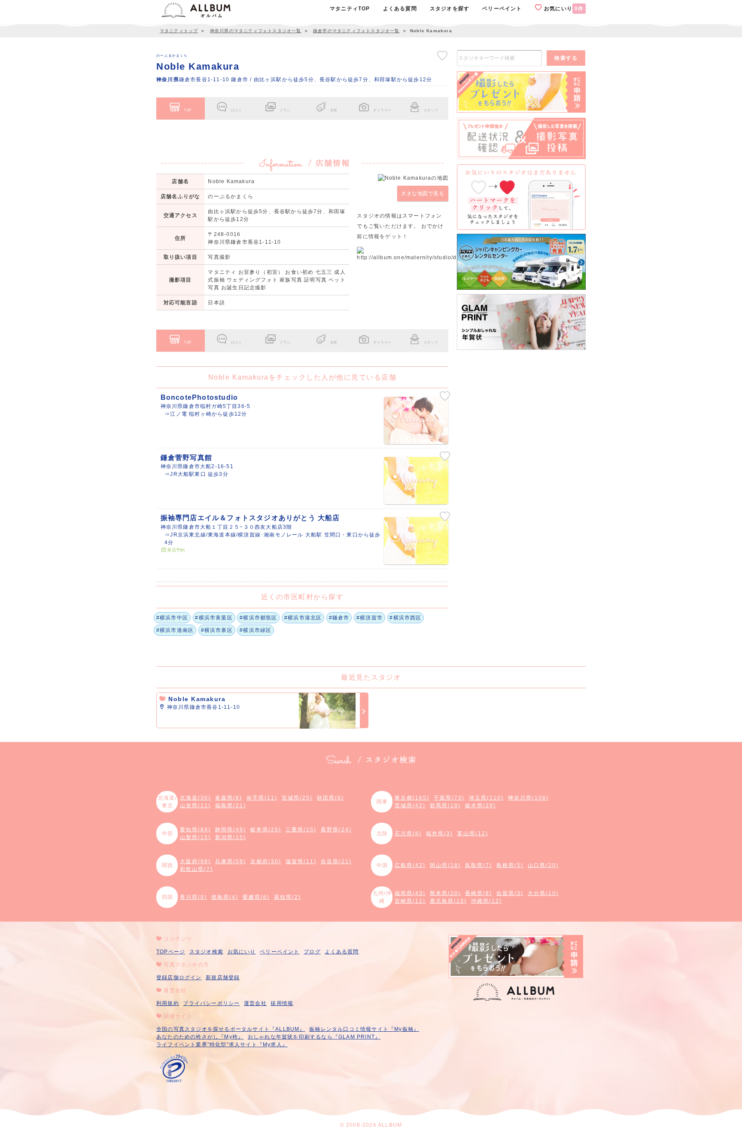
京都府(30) (265, 861)
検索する (566, 58)
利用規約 (167, 1003)
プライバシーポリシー (211, 1003)
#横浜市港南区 (175, 630)
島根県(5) (509, 865)
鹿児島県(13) (448, 901)
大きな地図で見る (422, 193)
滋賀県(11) (301, 861)
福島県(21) (230, 806)
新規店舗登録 (223, 978)
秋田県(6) (330, 798)
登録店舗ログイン (179, 978)
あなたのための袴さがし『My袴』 (199, 1037)
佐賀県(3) (509, 893)
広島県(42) (410, 865)
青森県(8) (228, 798)
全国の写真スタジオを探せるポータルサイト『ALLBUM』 (230, 1029)
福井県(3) (439, 834)
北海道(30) (195, 798)
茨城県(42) (410, 806)
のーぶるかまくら (172, 55)
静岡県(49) (230, 830)
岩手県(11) (261, 798)
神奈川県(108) (528, 798)
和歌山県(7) (196, 869)
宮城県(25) (297, 798)
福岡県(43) (410, 893)
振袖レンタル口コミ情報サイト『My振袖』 (364, 1029)
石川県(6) (408, 834)
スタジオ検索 (206, 952)
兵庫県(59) (230, 861)
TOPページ (170, 952)
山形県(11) (195, 806)
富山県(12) (472, 834)
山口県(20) (543, 865)
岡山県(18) (445, 865)
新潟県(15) (230, 837)
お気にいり (563, 9)
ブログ (312, 952)
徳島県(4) (224, 897)
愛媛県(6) (256, 897)
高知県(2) (287, 897)
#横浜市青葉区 (213, 618)
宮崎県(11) (410, 901)
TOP (188, 110)
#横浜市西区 (405, 618)
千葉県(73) (449, 798)
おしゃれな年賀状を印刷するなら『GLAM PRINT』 (314, 1037)
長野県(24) (336, 830)
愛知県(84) (195, 830)
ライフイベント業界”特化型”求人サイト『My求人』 (222, 1045)
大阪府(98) (195, 861)
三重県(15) (301, 830)
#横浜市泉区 (217, 630)
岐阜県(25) (265, 830)
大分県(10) (543, 893)
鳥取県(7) (478, 865)
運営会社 (255, 1003)
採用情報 (282, 1003)
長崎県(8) (478, 893)
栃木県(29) (480, 806)
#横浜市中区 (172, 618)
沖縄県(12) (486, 901)
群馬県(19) (445, 806)
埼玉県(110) (486, 798)
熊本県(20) (445, 893)
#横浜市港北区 (303, 618)
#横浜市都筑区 (258, 618)
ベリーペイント (279, 952)
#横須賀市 (369, 618)
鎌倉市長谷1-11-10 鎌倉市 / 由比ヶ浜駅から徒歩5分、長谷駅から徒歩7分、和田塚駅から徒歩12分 (294, 80)
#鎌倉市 (339, 618)
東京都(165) (412, 798)
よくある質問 (342, 952)
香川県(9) (193, 897)
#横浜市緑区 (255, 630)
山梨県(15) (195, 837)
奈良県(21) (336, 861)
